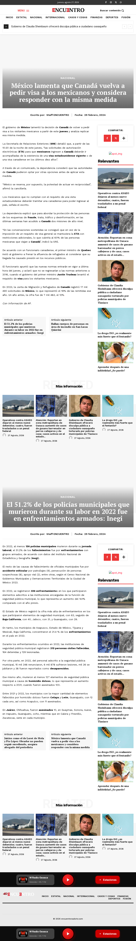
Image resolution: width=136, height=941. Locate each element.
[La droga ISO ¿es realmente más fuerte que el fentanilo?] (116, 318)
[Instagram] (110, 2)
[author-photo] (4, 435)
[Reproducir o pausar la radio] (68, 933)
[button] (112, 10)
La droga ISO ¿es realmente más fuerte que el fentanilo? (114, 334)
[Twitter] (115, 2)
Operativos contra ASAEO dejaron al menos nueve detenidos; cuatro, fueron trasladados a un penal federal (113, 200)
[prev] (124, 26)
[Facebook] (105, 2)
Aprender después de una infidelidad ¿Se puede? (113, 368)
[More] (124, 138)
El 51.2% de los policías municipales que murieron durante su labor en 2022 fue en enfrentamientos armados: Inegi (24, 328)
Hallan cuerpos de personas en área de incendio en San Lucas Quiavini (69, 326)
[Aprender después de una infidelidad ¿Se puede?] (116, 352)
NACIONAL (68, 78)
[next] (130, 26)
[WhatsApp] (120, 2)
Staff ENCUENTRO (57, 115)
